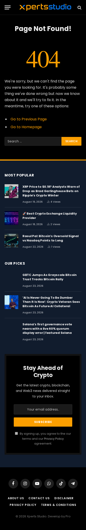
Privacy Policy (54, 439)
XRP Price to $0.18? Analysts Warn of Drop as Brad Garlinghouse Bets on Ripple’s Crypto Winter (51, 190)
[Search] (79, 7)
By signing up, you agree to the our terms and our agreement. (45, 438)
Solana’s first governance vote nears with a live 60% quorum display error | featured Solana (47, 328)
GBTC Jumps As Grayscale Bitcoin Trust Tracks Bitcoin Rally (49, 277)
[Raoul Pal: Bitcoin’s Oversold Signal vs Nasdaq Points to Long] (11, 240)
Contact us (39, 498)
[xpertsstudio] (45, 7)
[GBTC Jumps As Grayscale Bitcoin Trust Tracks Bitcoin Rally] (11, 279)
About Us (16, 498)
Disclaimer (64, 498)
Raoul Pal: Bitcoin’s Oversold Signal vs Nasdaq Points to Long (50, 238)
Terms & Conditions (58, 505)
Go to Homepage (26, 127)
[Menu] (8, 7)
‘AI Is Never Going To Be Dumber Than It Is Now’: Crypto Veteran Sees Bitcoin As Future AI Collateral (51, 301)
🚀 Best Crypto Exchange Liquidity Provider (49, 215)
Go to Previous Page (29, 119)
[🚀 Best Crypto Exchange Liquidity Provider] (11, 218)
